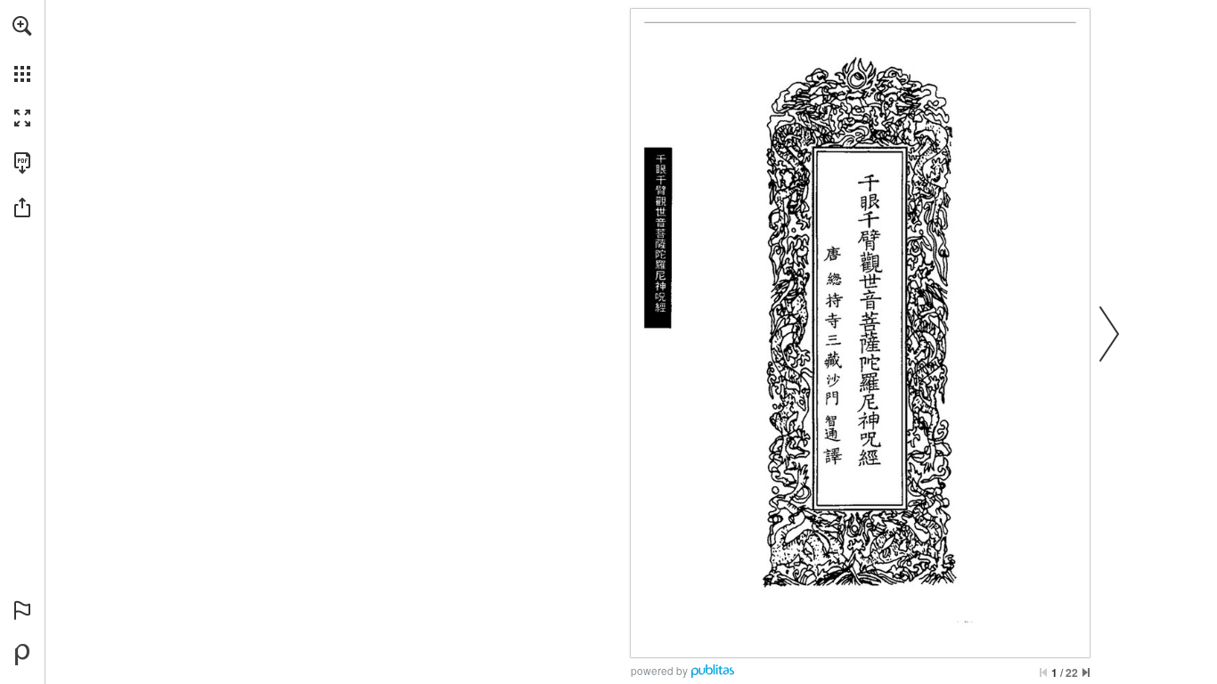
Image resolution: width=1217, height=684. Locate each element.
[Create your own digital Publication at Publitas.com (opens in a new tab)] (22, 654)
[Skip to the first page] (1043, 672)
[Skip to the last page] (1086, 672)
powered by (659, 670)
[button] (22, 26)
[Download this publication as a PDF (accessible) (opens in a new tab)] (22, 163)
